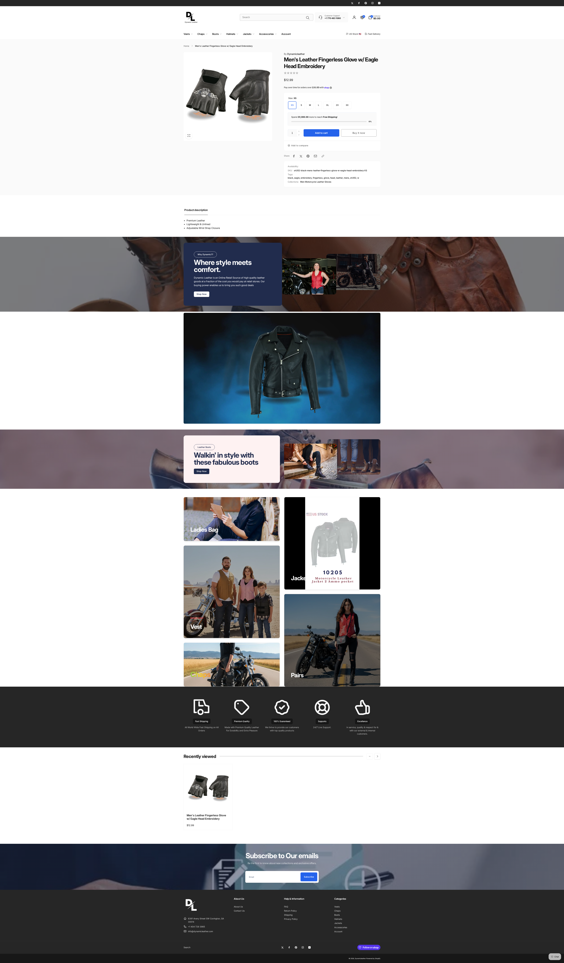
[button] (374, 17)
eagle (297, 178)
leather (339, 178)
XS (292, 105)
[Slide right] (377, 756)
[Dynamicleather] (191, 911)
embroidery (306, 178)
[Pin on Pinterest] (308, 156)
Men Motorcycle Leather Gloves (315, 182)
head (332, 178)
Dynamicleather (294, 53)
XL (327, 105)
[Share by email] (315, 156)
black (290, 178)
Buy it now (358, 132)
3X (347, 105)
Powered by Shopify (373, 958)
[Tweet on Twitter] (300, 156)
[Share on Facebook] (293, 156)
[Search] (307, 17)
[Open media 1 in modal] (228, 96)
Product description (196, 210)
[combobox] (276, 17)
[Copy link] (322, 156)
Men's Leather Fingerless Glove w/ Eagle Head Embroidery (206, 817)
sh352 (353, 178)
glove (326, 178)
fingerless (318, 178)
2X (337, 105)
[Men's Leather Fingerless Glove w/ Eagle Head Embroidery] (208, 804)
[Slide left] (370, 756)
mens (346, 178)
